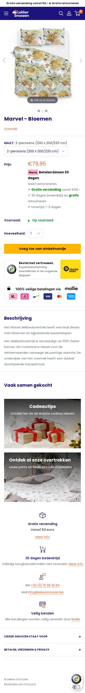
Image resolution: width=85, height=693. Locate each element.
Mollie (76, 619)
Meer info (42, 537)
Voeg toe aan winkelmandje (42, 248)
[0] (77, 13)
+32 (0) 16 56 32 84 (45, 585)
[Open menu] (6, 13)
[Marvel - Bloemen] (39, 111)
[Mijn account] (69, 13)
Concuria (30, 684)
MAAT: (35, 143)
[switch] (76, 687)
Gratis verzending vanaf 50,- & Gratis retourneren (42, 3)
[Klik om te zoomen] (42, 62)
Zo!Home (10, 129)
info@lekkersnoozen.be (46, 592)
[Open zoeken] (61, 13)
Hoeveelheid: (14, 233)
